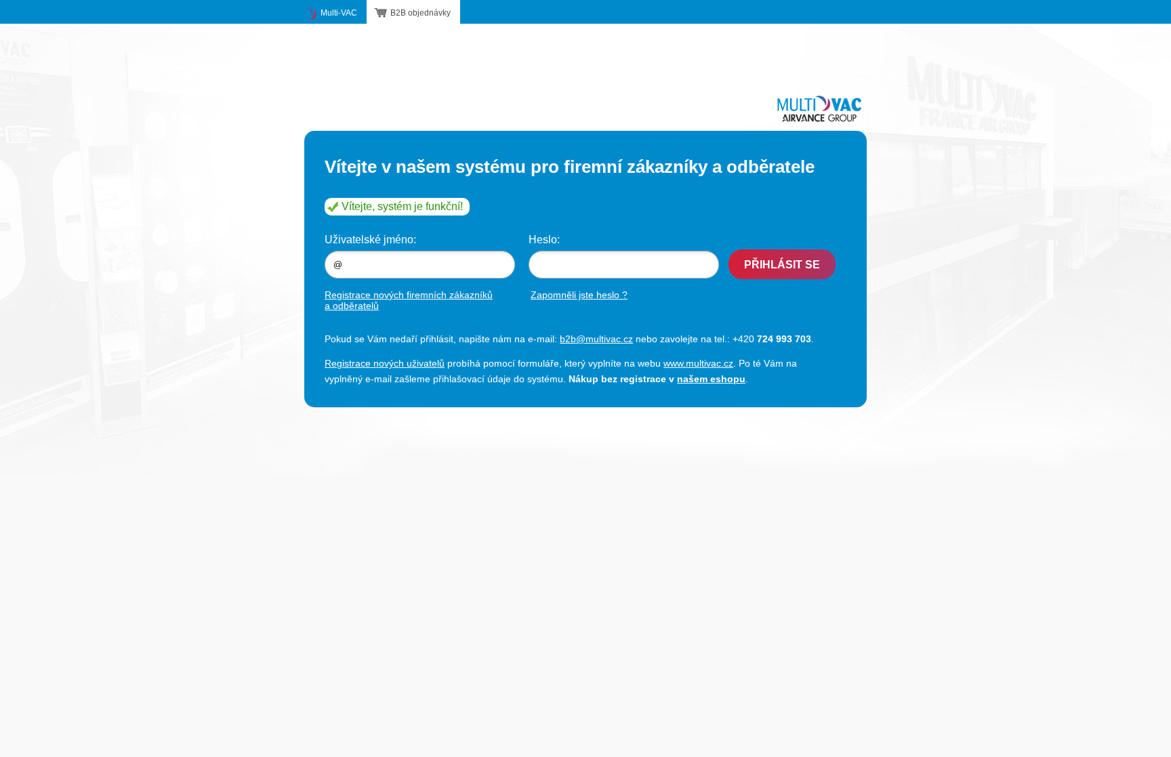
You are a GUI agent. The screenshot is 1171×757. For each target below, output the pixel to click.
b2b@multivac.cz (596, 338)
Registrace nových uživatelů (385, 363)
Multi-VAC (339, 13)
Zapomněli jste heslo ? (579, 294)
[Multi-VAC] (819, 108)
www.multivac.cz (698, 363)
